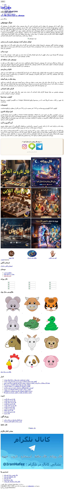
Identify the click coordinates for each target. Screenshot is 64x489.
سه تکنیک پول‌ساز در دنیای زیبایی (13, 420)
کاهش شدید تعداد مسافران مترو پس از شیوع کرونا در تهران (20, 381)
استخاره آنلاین (8, 12)
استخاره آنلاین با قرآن (6, 266)
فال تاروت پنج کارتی (9, 404)
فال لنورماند (7, 478)
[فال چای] (16, 248)
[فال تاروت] (16, 187)
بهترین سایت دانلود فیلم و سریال (13, 421)
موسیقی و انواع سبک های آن (12, 15)
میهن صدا (6, 7)
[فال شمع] (46, 217)
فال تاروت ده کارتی (9, 408)
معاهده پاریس (8, 272)
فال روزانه (7, 9)
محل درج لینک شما (9, 274)
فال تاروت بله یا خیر (9, 412)
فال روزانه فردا (8, 480)
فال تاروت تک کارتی (9, 399)
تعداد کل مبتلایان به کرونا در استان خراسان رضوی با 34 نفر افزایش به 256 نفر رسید (27, 383)
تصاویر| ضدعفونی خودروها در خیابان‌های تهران (16, 380)
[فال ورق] (46, 248)
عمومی (3, 259)
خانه (5, 4)
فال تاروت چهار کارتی (10, 402)
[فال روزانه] (46, 187)
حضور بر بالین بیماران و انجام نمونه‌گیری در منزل (17, 389)
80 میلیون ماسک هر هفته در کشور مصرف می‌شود (18, 392)
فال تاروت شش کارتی (10, 405)
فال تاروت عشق (8, 410)
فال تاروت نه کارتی (9, 407)
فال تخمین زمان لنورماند (11, 475)
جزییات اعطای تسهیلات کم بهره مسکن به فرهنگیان (18, 391)
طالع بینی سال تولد (6, 372)
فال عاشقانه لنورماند (10, 476)
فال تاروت (7, 413)
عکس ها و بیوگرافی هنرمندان (12, 481)
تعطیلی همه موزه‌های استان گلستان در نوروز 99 (17, 384)
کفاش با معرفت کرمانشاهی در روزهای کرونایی (17, 386)
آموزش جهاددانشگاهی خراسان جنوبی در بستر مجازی (18, 388)
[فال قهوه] (16, 217)
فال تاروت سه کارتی (9, 400)
